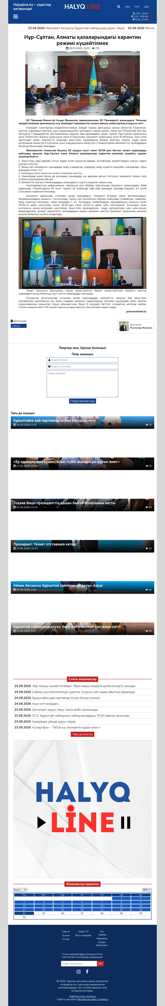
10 (24, 905)
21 (102, 909)
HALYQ (82, 6)
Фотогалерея (83, 935)
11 (43, 905)
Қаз (127, 6)
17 (24, 909)
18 (43, 909)
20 (82, 909)
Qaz (146, 6)
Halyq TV (83, 931)
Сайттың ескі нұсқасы (82, 996)
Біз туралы (102, 933)
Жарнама (102, 938)
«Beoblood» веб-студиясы (92, 999)
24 (24, 913)
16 (140, 905)
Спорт (66, 939)
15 (121, 905)
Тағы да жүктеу (83, 734)
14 (102, 905)
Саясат (16, 325)
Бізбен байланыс (102, 944)
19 (62, 909)
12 (62, 905)
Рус (137, 6)
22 (121, 909)
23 (140, 909)
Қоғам (66, 935)
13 (82, 905)
